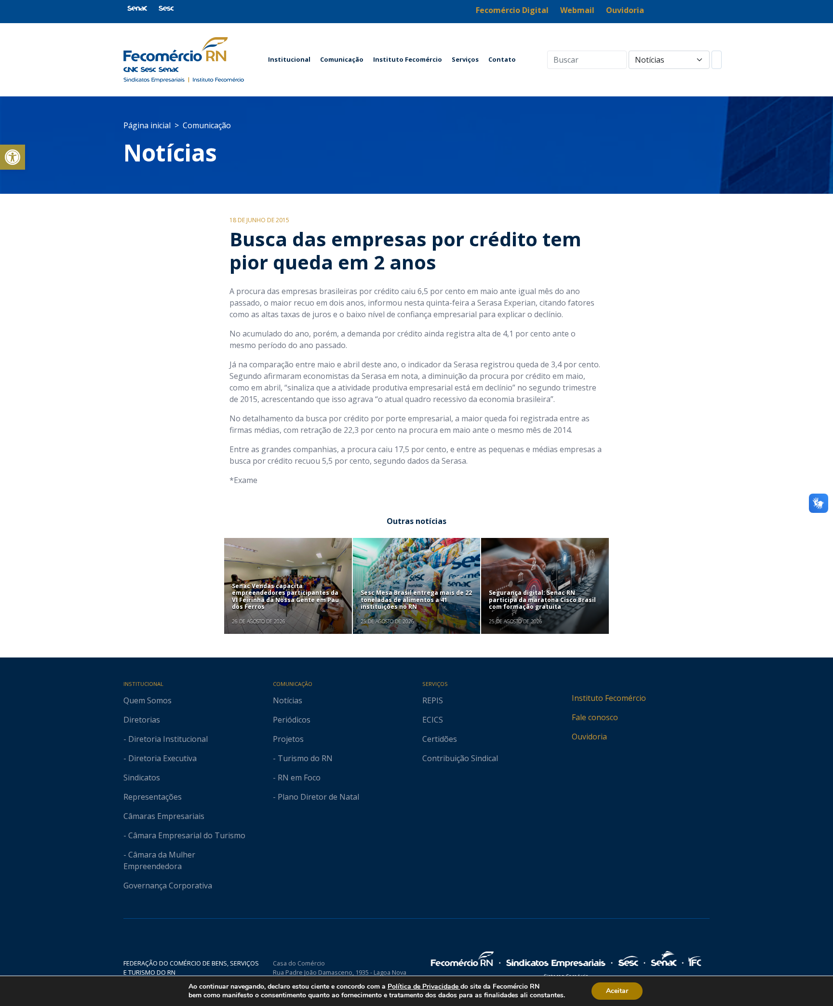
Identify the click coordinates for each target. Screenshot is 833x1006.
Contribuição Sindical (460, 758)
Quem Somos (147, 700)
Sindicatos (141, 777)
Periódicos (291, 719)
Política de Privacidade (424, 986)
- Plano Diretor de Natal (316, 796)
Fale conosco (595, 717)
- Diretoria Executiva (160, 758)
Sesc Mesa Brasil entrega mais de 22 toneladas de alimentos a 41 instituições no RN (416, 600)
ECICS (432, 719)
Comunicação (341, 59)
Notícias (170, 152)
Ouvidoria (589, 736)
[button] (12, 157)
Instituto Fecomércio (407, 59)
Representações (152, 796)
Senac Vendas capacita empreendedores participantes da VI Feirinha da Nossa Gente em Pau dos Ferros (285, 596)
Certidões (439, 739)
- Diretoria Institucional (165, 739)
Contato (502, 59)
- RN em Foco (297, 777)
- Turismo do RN (303, 758)
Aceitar (617, 990)
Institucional (289, 59)
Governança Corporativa (167, 885)
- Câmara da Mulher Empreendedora (159, 860)
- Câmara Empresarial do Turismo (184, 835)
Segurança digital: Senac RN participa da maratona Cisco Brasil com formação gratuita (542, 600)
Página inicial (147, 125)
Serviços (465, 59)
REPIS (432, 700)
